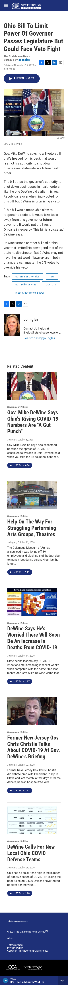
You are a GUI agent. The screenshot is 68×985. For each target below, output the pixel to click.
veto (52, 276)
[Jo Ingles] (12, 325)
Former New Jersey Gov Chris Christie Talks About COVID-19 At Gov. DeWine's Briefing (33, 747)
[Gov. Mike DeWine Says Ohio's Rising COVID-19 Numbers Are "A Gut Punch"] (32, 386)
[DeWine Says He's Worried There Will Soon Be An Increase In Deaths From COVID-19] (32, 602)
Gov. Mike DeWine (25, 284)
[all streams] (63, 980)
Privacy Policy (15, 948)
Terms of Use (15, 945)
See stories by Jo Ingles (39, 338)
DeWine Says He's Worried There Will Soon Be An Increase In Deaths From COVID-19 (33, 638)
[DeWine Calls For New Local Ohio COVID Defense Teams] (32, 820)
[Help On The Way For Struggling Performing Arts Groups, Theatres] (32, 495)
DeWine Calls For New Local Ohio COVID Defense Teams (31, 853)
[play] (5, 980)
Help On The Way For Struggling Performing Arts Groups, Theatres (31, 527)
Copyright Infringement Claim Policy (27, 950)
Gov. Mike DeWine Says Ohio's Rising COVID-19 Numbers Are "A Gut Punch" (32, 421)
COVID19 (51, 284)
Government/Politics (27, 276)
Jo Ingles (24, 60)
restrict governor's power (29, 292)
